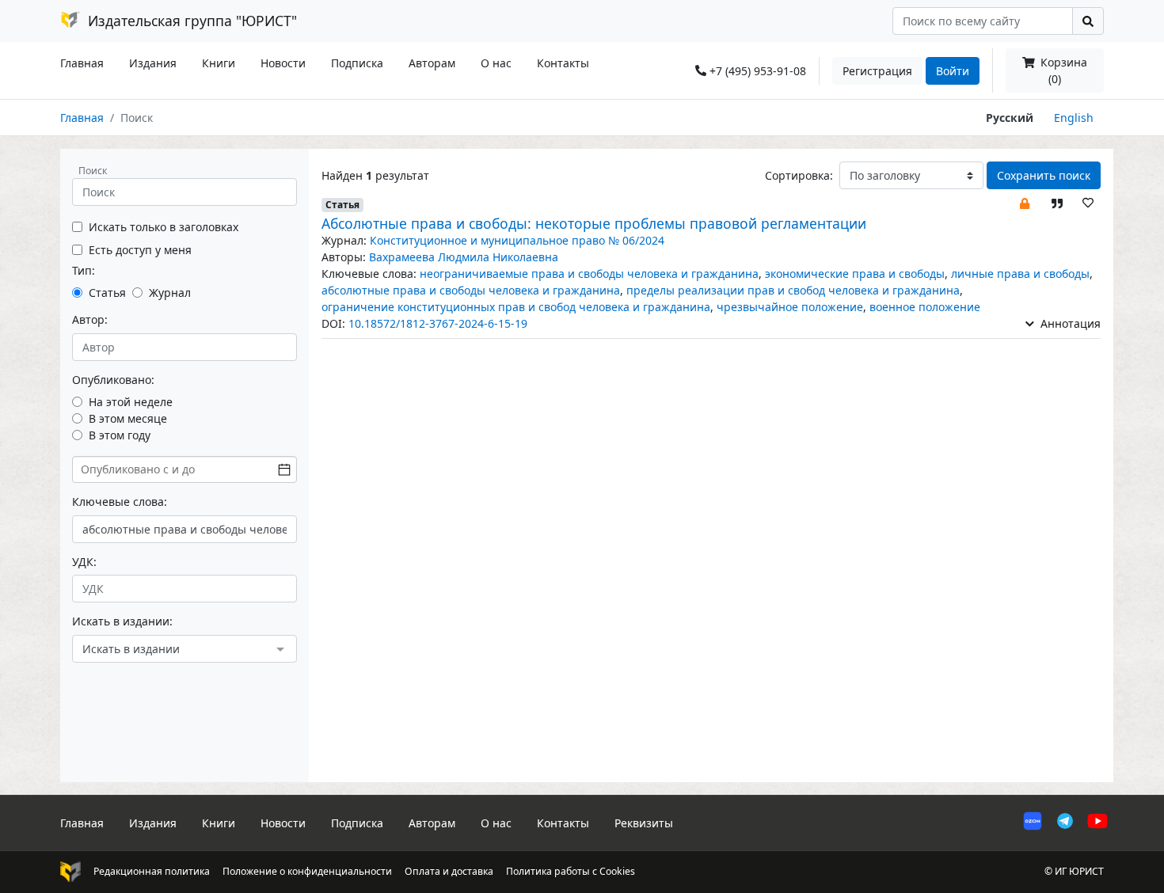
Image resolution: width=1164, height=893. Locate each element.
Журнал (170, 292)
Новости (283, 62)
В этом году (119, 435)
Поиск (92, 170)
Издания (153, 62)
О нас (496, 62)
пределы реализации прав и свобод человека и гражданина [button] (793, 290)
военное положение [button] (924, 306)
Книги (218, 62)
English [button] (1074, 117)
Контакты (563, 62)
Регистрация (877, 70)
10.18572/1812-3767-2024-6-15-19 (437, 323)
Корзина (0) (1062, 70)
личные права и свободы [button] (1020, 273)
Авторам (432, 62)
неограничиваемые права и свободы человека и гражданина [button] (589, 273)
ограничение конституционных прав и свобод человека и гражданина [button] (515, 306)
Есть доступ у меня (140, 249)
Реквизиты (643, 822)
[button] (1024, 202)
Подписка (357, 62)
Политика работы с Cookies (570, 871)
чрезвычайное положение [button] (790, 306)
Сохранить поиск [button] (1043, 175)
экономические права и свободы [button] (855, 273)
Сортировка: (799, 175)
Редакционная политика (151, 871)
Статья (107, 292)
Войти (952, 70)
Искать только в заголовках (163, 226)
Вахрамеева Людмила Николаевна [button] (463, 256)
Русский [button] (1009, 117)
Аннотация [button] (1069, 323)
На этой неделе (131, 401)
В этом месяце (128, 418)
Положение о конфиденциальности (307, 871)
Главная (82, 62)
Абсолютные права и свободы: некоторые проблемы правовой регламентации (593, 223)
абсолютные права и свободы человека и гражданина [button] (470, 290)
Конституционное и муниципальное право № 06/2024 (517, 240)
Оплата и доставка (449, 871)
